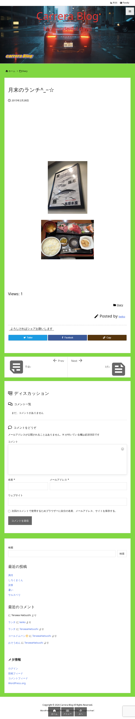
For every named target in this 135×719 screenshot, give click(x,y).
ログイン (13, 668)
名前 (11, 479)
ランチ (12, 622)
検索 (10, 547)
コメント (13, 441)
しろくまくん (15, 580)
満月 (10, 575)
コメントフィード (18, 678)
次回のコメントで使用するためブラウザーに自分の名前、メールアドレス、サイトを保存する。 (64, 510)
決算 (10, 585)
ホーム (11, 71)
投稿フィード (15, 673)
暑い (10, 590)
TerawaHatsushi (29, 629)
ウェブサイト (15, 495)
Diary (25, 71)
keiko (122, 316)
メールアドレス (59, 479)
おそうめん (14, 642)
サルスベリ (14, 594)
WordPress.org (17, 683)
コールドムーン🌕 (18, 635)
